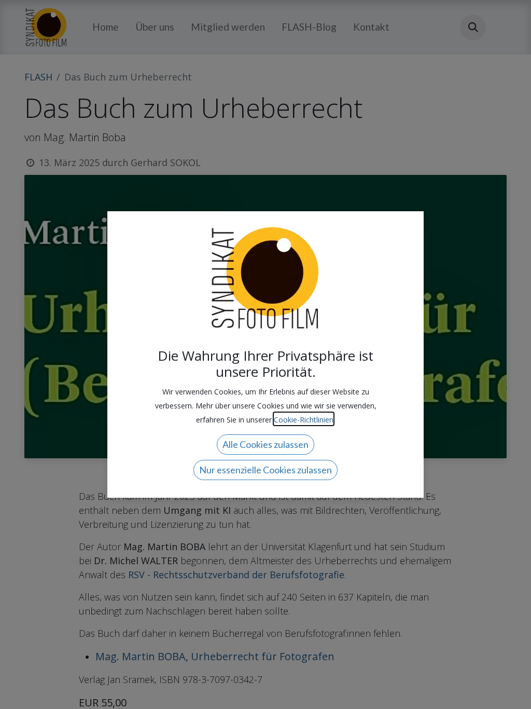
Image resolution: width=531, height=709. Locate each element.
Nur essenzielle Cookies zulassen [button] (265, 469)
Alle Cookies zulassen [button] (265, 444)
